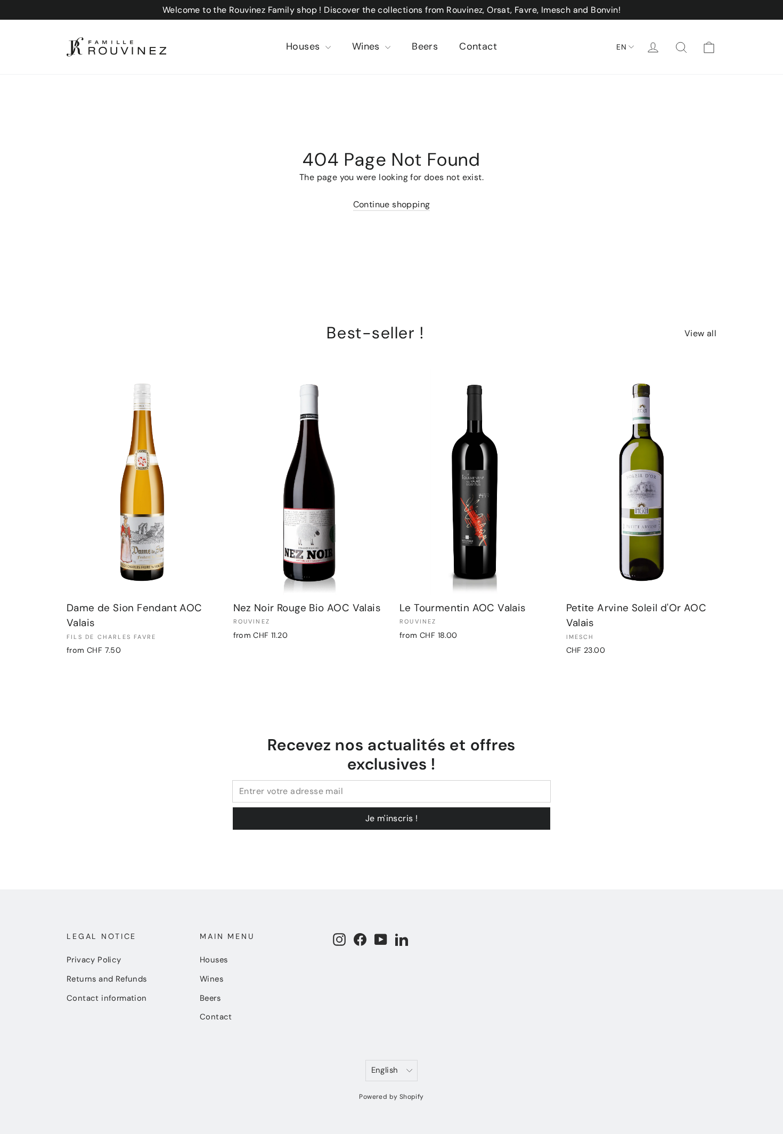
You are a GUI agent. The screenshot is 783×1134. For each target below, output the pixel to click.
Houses (304, 46)
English (384, 1070)
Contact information (107, 998)
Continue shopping (391, 204)
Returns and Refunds (107, 979)
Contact (478, 46)
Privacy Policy (94, 959)
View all (700, 333)
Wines (367, 46)
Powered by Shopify (391, 1096)
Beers (425, 46)
